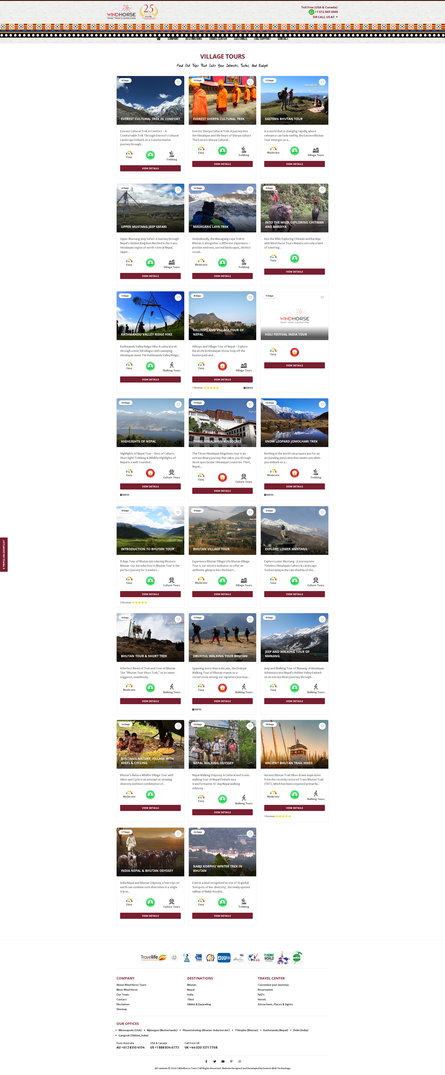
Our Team (122, 994)
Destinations (193, 39)
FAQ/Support (262, 39)
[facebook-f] (206, 1061)
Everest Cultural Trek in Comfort (150, 119)
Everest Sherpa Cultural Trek (218, 119)
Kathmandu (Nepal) (275, 1030)
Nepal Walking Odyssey (213, 763)
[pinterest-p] (231, 1061)
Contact (283, 39)
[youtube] (223, 1061)
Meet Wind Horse (127, 989)
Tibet (190, 999)
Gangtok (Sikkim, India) (133, 1035)
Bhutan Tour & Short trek (144, 656)
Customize (240, 39)
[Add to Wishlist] (178, 82)
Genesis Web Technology (276, 1068)
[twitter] (214, 1061)
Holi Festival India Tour (286, 334)
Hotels (262, 999)
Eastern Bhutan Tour (284, 119)
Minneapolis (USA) (130, 1030)
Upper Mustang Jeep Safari (144, 227)
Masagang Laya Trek (210, 227)
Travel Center (218, 39)
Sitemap (121, 1009)
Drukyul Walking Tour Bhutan (220, 656)
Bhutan (191, 984)
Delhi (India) (300, 1030)
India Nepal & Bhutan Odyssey (147, 871)
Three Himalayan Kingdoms (217, 441)
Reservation (265, 989)
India (190, 994)
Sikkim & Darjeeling (199, 1004)
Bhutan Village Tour (211, 549)
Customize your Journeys (273, 984)
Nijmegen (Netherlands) (162, 1030)
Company (173, 39)
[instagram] (239, 1061)
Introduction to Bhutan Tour (147, 549)
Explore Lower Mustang (286, 549)
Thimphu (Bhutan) (246, 1030)
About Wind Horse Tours (131, 984)
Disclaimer (123, 1004)
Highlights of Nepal (138, 441)
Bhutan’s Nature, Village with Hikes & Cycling (147, 761)
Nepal (191, 989)
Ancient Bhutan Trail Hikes (289, 763)
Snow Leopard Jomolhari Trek (291, 441)
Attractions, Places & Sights (275, 1004)
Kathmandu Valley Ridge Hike (146, 334)
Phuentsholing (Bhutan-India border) (206, 1030)
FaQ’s (261, 994)
